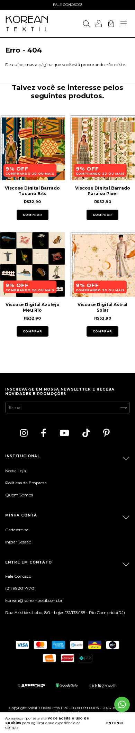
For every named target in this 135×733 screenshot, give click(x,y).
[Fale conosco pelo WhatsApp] (122, 704)
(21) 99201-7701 (20, 588)
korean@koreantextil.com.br (34, 600)
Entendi (115, 723)
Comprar (32, 215)
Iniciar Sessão (18, 541)
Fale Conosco (18, 576)
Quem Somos (19, 494)
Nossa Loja (15, 470)
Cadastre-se (16, 529)
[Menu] (123, 24)
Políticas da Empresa (26, 482)
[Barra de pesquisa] (86, 24)
